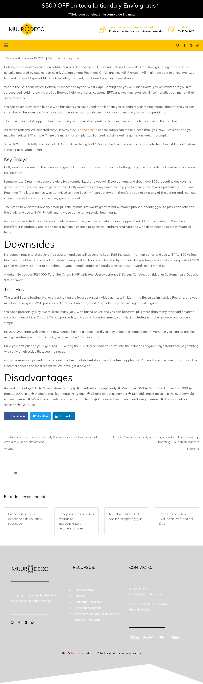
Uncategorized (70, 58)
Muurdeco (77, 653)
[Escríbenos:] (171, 29)
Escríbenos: (185, 27)
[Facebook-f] (184, 45)
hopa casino (88, 130)
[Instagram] (177, 45)
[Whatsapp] (197, 45)
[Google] (191, 45)
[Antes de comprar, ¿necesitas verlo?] (102, 29)
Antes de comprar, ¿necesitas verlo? (132, 27)
